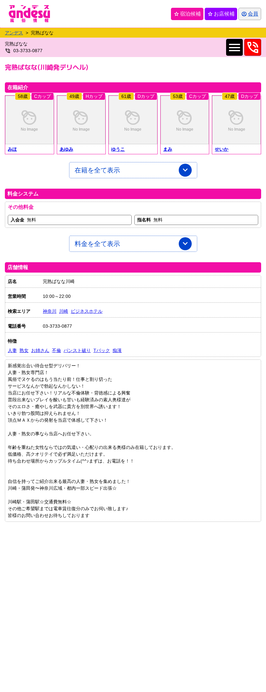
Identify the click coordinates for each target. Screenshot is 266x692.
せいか (221, 149)
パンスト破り (77, 350)
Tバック (101, 350)
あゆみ (66, 149)
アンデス (14, 32)
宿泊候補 (187, 14)
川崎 (63, 311)
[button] (29, 120)
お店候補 (221, 14)
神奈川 (49, 311)
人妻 (12, 350)
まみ (167, 149)
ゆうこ (118, 149)
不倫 (56, 350)
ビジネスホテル (87, 311)
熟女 (24, 350)
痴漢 (117, 350)
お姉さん (40, 350)
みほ (12, 149)
